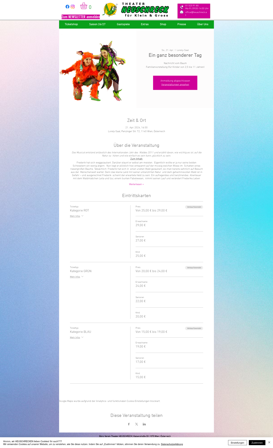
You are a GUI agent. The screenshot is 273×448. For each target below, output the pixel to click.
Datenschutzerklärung (172, 444)
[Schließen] (269, 442)
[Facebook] (67, 6)
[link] (87, 5)
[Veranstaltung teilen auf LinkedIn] (144, 424)
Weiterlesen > (136, 184)
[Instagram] (72, 6)
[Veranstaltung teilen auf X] (136, 424)
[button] (81, 17)
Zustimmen (257, 442)
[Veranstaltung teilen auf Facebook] (128, 424)
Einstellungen (237, 442)
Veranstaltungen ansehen (175, 84)
